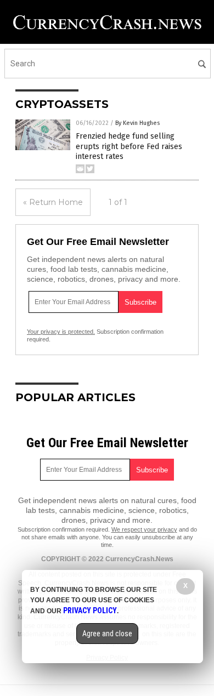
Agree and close (107, 633)
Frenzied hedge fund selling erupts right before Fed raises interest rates (129, 146)
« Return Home (53, 202)
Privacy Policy (90, 610)
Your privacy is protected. (61, 331)
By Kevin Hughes (137, 123)
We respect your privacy (144, 529)
